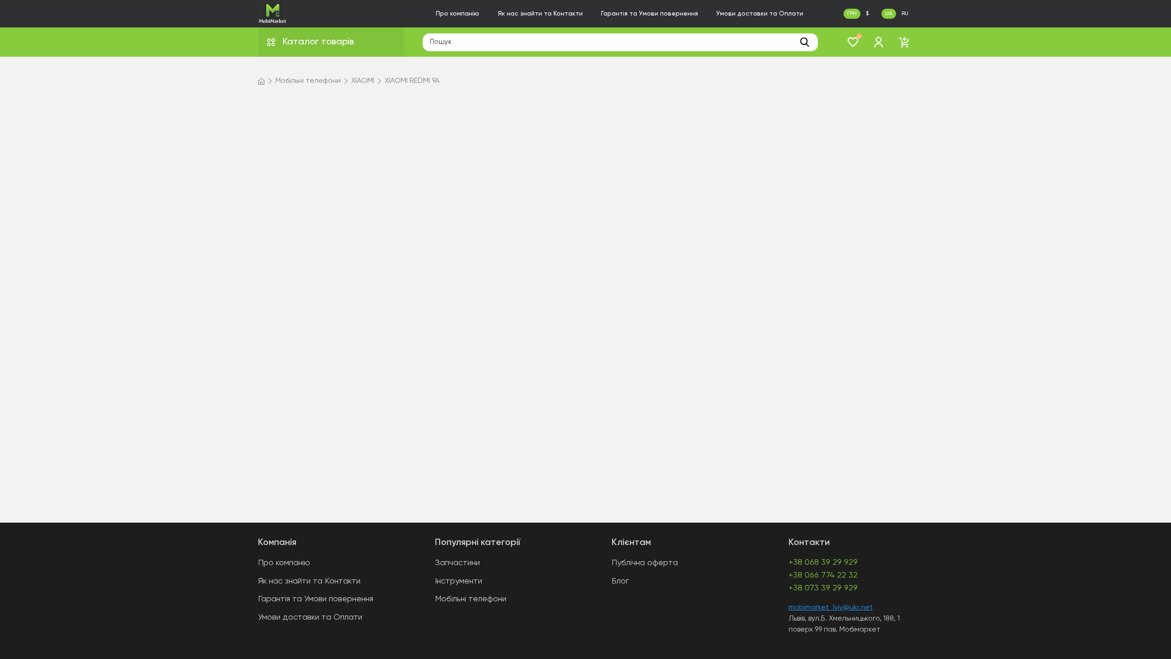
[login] (878, 42)
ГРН (852, 13)
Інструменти (458, 581)
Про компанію (457, 14)
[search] (804, 42)
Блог (620, 581)
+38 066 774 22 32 (823, 575)
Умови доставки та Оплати (759, 14)
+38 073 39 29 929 (823, 588)
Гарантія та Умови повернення (649, 14)
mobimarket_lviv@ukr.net (831, 607)
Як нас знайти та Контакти (540, 14)
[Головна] (261, 81)
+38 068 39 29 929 (823, 562)
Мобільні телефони (470, 599)
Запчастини (457, 563)
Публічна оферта (645, 563)
